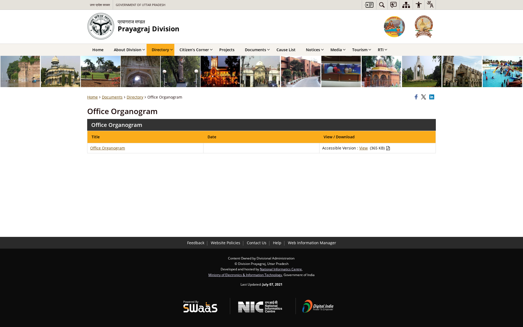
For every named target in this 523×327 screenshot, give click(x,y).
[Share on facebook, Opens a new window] (417, 97)
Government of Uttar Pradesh (140, 5)
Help (277, 242)
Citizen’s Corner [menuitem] (194, 49)
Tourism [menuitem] (359, 49)
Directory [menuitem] (160, 49)
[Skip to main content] (369, 4)
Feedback (195, 242)
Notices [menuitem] (313, 49)
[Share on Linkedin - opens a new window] (432, 97)
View (363, 148)
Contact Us (256, 242)
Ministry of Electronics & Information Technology (245, 275)
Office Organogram (107, 148)
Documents (112, 97)
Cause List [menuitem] (286, 49)
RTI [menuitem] (381, 49)
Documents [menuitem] (255, 49)
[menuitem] (381, 5)
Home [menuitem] (98, 49)
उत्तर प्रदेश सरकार (100, 5)
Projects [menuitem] (227, 49)
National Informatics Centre (281, 269)
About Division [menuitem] (127, 49)
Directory (135, 97)
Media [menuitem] (336, 49)
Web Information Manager (312, 242)
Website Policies (225, 242)
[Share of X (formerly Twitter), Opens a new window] (424, 97)
